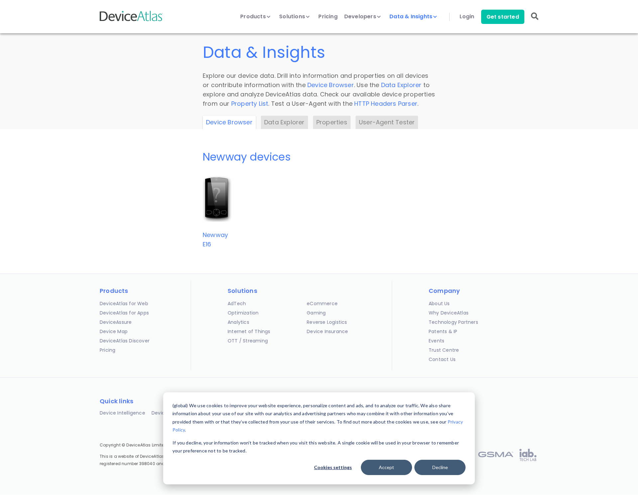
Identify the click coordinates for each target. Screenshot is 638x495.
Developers (360, 16)
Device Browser (330, 85)
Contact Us (442, 359)
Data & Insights (411, 16)
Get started (502, 17)
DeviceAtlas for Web (124, 303)
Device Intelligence (122, 413)
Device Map (114, 331)
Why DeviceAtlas (449, 312)
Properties (331, 122)
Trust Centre (444, 350)
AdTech (237, 303)
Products (253, 16)
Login (467, 16)
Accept (386, 467)
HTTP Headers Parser (385, 103)
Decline (440, 467)
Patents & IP (443, 331)
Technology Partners (453, 322)
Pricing (327, 16)
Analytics (238, 322)
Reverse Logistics (327, 322)
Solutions (292, 16)
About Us (439, 303)
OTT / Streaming (248, 340)
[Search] (534, 20)
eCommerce (322, 303)
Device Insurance (327, 331)
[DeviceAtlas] (131, 20)
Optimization (243, 312)
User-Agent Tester (387, 122)
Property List (249, 103)
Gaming (316, 312)
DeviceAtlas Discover (125, 340)
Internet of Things (249, 331)
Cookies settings (333, 467)
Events (436, 340)
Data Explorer (401, 85)
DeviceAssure (116, 322)
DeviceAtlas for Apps (124, 312)
